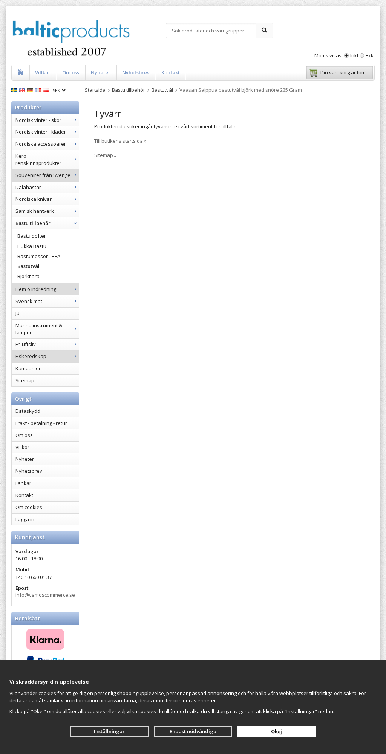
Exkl (370, 55)
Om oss (70, 72)
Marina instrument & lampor (38, 329)
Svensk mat (28, 301)
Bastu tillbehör (33, 223)
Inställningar (109, 731)
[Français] (39, 89)
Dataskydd (27, 411)
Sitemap (24, 380)
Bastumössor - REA (38, 256)
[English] (23, 89)
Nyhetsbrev (136, 72)
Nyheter (100, 72)
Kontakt (170, 72)
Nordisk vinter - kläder (40, 131)
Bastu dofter (31, 235)
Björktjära (28, 276)
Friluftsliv (25, 344)
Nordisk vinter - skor (38, 120)
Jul (18, 313)
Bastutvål (28, 266)
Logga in (24, 519)
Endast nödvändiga (193, 731)
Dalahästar (28, 187)
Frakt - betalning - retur (41, 423)
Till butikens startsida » (120, 140)
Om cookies (28, 507)
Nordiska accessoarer (40, 143)
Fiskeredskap (30, 356)
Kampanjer (28, 368)
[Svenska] (15, 89)
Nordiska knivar (33, 198)
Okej (276, 731)
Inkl (354, 55)
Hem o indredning (35, 289)
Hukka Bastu (31, 246)
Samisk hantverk (34, 211)
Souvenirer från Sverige (42, 175)
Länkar (23, 483)
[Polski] (47, 89)
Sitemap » (105, 155)
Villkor (43, 72)
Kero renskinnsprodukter (38, 159)
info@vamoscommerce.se (45, 594)
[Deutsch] (31, 89)
